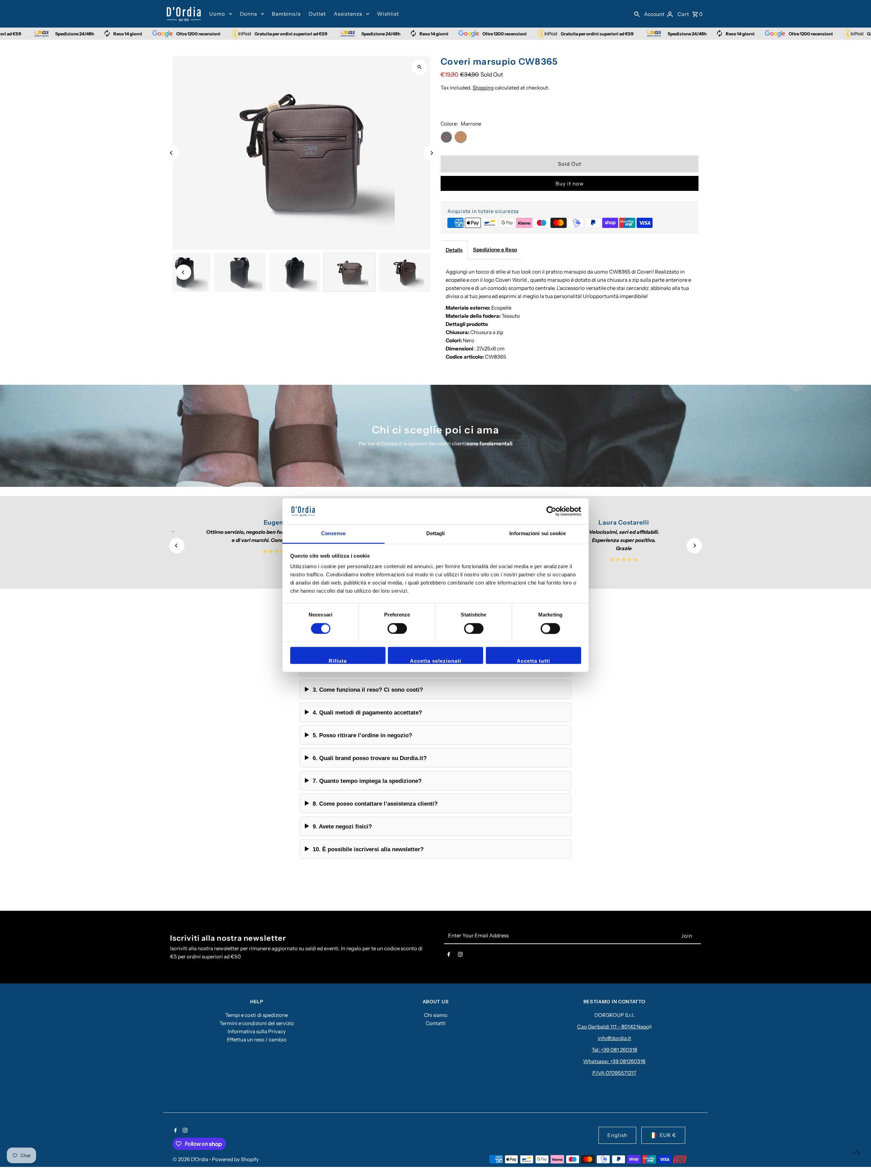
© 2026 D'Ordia (190, 1159)
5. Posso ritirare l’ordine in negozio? (362, 735)
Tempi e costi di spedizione (256, 1015)
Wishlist (388, 14)
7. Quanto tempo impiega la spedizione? (367, 781)
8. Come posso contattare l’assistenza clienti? (375, 804)
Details (454, 250)
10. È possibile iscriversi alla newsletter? (368, 849)
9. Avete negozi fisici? (342, 826)
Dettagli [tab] (435, 534)
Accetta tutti (533, 661)
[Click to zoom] (419, 67)
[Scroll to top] (856, 1152)
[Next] (431, 153)
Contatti (436, 1023)
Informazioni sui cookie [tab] (537, 534)
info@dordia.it (614, 1038)
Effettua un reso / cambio (256, 1039)
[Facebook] (448, 956)
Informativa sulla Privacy (257, 1031)
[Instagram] (460, 956)
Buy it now (570, 183)
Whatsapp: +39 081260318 (614, 1061)
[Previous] (171, 153)
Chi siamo (435, 1015)
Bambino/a (286, 14)
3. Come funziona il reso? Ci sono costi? (368, 690)
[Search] (636, 14)
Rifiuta (338, 661)
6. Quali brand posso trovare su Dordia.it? (370, 758)
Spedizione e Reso (495, 249)
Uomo (217, 14)
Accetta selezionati (435, 661)
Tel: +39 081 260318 (614, 1050)
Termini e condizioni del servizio (256, 1023)
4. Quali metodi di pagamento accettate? (367, 712)
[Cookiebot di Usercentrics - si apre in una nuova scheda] (551, 511)
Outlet (317, 14)
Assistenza (348, 14)
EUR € (668, 1135)
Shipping (483, 87)
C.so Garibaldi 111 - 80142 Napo (613, 1026)
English (617, 1135)
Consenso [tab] (333, 534)
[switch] (397, 628)
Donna (248, 14)
